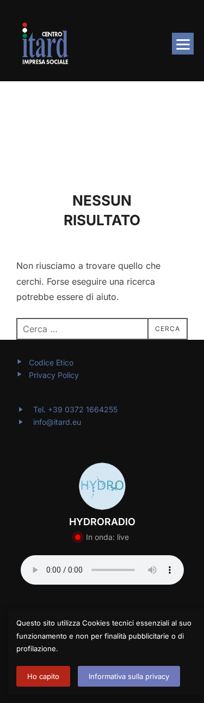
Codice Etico (51, 362)
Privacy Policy (54, 375)
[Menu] (183, 44)
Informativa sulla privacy (129, 676)
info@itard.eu (57, 421)
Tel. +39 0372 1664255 (74, 409)
